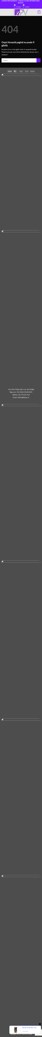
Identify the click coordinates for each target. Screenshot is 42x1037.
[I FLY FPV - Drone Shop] (21, 12)
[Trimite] (38, 60)
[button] (3, 12)
